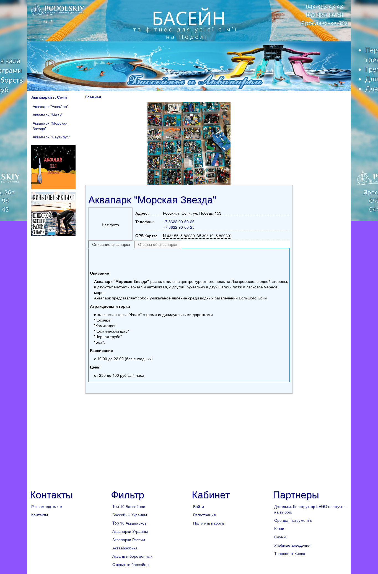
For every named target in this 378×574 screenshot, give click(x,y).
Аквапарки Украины (130, 531)
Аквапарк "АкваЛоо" (50, 106)
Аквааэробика (125, 548)
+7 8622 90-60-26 (179, 221)
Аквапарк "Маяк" (48, 114)
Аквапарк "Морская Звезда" (50, 125)
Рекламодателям (46, 506)
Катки (279, 528)
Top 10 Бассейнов (128, 506)
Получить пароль (208, 523)
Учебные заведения (292, 545)
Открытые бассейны (130, 564)
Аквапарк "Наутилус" (51, 136)
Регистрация (204, 514)
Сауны (280, 536)
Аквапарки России (128, 539)
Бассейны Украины (129, 514)
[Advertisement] (189, 258)
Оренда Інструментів (293, 520)
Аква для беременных (132, 556)
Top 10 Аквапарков (129, 523)
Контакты (39, 514)
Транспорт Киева (289, 553)
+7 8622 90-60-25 (179, 227)
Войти (198, 506)
